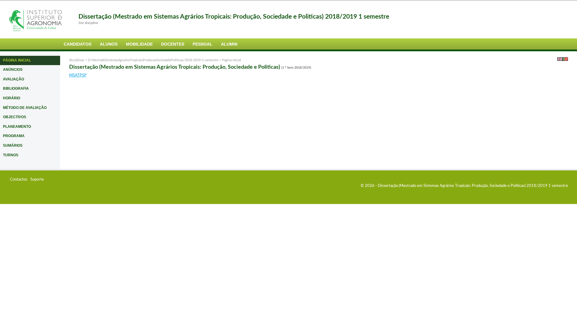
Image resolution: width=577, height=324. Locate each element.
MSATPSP (78, 75)
